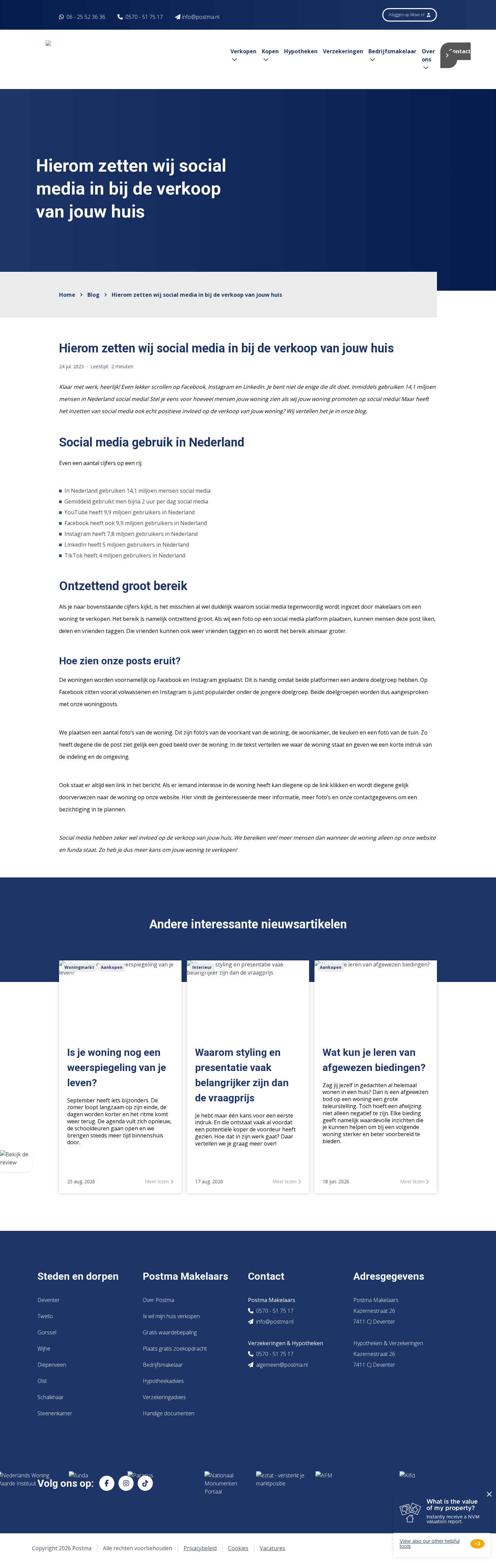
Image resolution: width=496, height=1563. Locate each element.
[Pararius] (161, 1483)
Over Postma (158, 1300)
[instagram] (126, 1483)
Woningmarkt (79, 967)
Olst (42, 1381)
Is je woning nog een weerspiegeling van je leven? (116, 1067)
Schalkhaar (50, 1397)
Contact (460, 51)
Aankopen (111, 967)
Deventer (48, 1300)
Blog (93, 294)
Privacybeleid (200, 1548)
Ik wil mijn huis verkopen (171, 1316)
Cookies (238, 1548)
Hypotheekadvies (163, 1381)
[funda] (93, 1483)
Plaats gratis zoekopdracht (175, 1348)
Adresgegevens (388, 1276)
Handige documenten (168, 1413)
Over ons (428, 55)
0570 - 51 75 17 (144, 17)
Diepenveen (51, 1364)
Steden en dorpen (78, 1276)
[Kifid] (423, 1483)
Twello (45, 1316)
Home (67, 294)
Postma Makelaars (185, 1276)
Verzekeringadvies (164, 1397)
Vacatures (272, 1548)
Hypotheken (301, 51)
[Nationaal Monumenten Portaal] (224, 1483)
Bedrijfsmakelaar (163, 1364)
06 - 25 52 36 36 (85, 17)
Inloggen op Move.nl (407, 15)
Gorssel (46, 1332)
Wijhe (43, 1348)
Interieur (202, 967)
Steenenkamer (54, 1413)
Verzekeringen (343, 51)
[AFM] (352, 1483)
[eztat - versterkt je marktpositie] (280, 1483)
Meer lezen (157, 1181)
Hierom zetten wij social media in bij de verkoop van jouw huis (197, 294)
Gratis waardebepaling (170, 1332)
